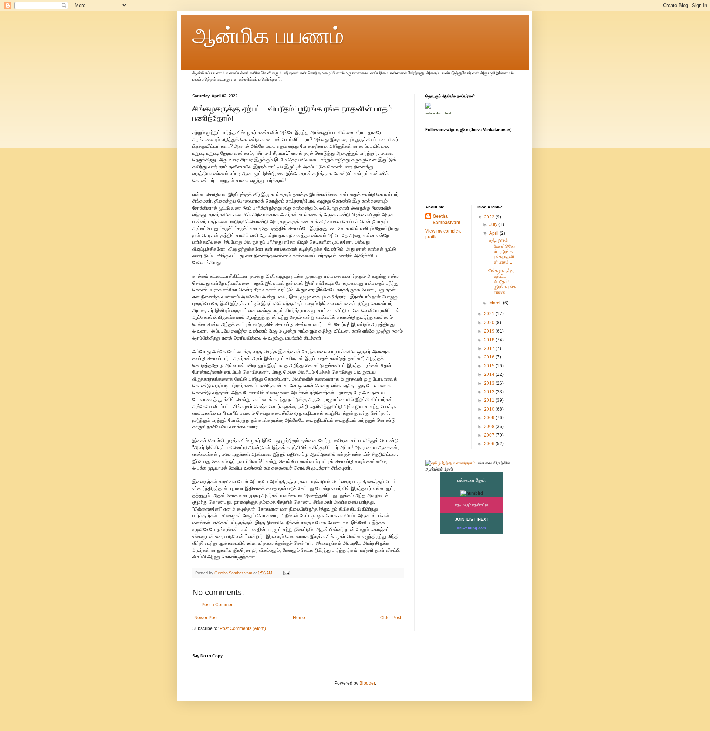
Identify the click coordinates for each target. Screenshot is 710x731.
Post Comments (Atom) (243, 628)
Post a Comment (218, 604)
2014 (490, 374)
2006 (490, 443)
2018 (490, 340)
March (496, 303)
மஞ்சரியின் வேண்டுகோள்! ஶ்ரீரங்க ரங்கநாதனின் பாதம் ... (501, 251)
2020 (490, 322)
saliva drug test (438, 113)
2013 (490, 383)
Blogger (367, 683)
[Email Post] (286, 573)
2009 (490, 417)
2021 (490, 313)
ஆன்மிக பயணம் (268, 35)
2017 (490, 348)
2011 (490, 400)
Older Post (390, 617)
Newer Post (205, 617)
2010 (490, 409)
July (493, 224)
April (494, 233)
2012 (490, 391)
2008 (490, 426)
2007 (490, 435)
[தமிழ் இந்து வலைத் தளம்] (450, 462)
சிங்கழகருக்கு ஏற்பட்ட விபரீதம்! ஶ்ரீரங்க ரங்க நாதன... (502, 281)
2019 (490, 331)
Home (299, 617)
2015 (490, 365)
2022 (490, 217)
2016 (490, 357)
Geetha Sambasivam (446, 219)
